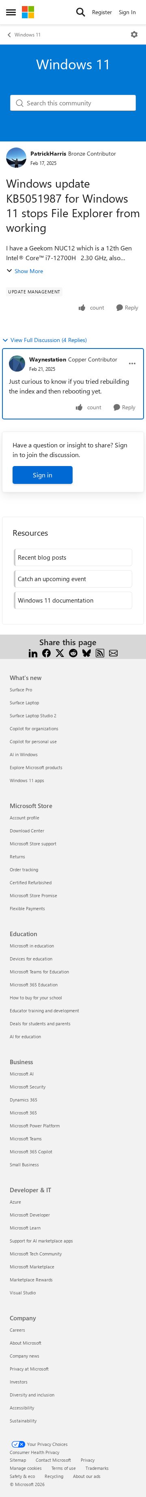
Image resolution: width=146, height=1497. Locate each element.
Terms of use (64, 1468)
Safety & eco (22, 1476)
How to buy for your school (36, 997)
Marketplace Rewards (31, 1280)
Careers (17, 1330)
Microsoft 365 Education (34, 985)
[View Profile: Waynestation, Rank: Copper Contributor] (17, 363)
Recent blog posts (42, 557)
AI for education (25, 1036)
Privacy (87, 1460)
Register (102, 12)
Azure (15, 1202)
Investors (19, 1382)
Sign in (42, 474)
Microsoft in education (32, 946)
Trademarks (97, 1468)
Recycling (54, 1476)
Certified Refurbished (31, 882)
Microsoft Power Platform (35, 1126)
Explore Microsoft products (36, 767)
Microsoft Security (27, 1087)
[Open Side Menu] (11, 12)
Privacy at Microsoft (29, 1369)
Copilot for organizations (34, 728)
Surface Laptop (24, 702)
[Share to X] (60, 652)
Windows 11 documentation (55, 600)
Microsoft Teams (26, 1139)
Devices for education (31, 959)
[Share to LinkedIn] (33, 652)
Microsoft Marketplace (32, 1267)
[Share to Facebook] (46, 652)
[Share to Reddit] (73, 652)
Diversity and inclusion (32, 1395)
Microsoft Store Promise (33, 895)
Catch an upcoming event (52, 579)
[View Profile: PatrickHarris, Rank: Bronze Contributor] (16, 158)
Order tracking (24, 869)
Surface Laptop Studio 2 (33, 715)
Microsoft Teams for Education (39, 972)
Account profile (24, 818)
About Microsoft (25, 1343)
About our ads (87, 1476)
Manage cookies (26, 1468)
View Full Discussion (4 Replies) (49, 340)
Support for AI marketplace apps (41, 1241)
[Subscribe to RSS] (100, 652)
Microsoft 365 (23, 1113)
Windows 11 (28, 34)
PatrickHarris (48, 153)
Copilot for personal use (33, 741)
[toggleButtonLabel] (134, 34)
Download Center (27, 831)
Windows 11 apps (27, 780)
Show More (29, 271)
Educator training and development (44, 1010)
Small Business (24, 1164)
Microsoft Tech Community (36, 1254)
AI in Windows (24, 754)
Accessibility (22, 1408)
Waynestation (47, 359)
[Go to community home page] (28, 12)
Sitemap (18, 1460)
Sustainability (23, 1421)
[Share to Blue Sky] (86, 652)
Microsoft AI (22, 1074)
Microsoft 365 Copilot (31, 1151)
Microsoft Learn (25, 1228)
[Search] (81, 12)
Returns (17, 856)
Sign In (127, 12)
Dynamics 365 (23, 1100)
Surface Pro (21, 689)
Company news (24, 1356)
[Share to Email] (113, 652)
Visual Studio (23, 1293)
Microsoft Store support (33, 843)
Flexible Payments (27, 908)
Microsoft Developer (30, 1215)
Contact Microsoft (53, 1460)
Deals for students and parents (40, 1023)
